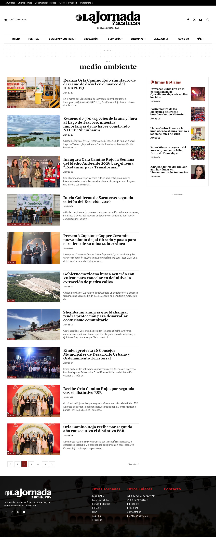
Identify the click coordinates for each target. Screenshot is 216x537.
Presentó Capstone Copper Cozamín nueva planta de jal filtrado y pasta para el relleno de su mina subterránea (99, 240)
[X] (194, 20)
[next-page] (52, 464)
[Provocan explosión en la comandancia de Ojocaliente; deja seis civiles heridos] (198, 94)
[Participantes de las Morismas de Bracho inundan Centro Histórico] (198, 114)
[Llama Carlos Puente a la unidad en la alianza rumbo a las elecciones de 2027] (198, 134)
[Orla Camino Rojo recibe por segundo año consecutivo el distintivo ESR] (33, 439)
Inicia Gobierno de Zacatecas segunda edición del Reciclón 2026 (98, 200)
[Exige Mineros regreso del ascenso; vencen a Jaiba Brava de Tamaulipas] (198, 153)
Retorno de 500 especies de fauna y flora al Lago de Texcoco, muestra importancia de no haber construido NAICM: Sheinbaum (100, 125)
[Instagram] (12, 512)
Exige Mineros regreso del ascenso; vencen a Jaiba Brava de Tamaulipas (168, 150)
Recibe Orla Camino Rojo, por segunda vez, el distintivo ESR (98, 391)
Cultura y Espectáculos (19, 224)
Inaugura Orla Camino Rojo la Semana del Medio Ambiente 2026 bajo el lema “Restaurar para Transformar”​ (98, 163)
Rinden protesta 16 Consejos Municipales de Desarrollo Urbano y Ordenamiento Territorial (96, 355)
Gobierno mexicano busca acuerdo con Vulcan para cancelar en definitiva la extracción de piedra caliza (98, 278)
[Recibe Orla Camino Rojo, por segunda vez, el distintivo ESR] (33, 401)
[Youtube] (200, 20)
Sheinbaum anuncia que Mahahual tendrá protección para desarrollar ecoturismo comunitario (95, 316)
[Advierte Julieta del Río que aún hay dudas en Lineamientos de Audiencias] (198, 172)
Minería (12, 107)
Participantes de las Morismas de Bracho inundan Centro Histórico (167, 111)
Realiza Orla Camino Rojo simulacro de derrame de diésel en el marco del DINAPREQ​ (99, 84)
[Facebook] (188, 20)
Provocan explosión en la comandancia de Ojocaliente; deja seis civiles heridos (169, 93)
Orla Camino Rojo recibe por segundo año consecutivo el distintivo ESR (97, 429)
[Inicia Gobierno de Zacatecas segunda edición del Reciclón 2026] (33, 210)
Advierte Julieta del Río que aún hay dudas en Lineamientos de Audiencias (169, 169)
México (11, 145)
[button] (208, 20)
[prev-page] (10, 464)
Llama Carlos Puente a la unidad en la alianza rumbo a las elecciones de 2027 (169, 131)
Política (12, 377)
